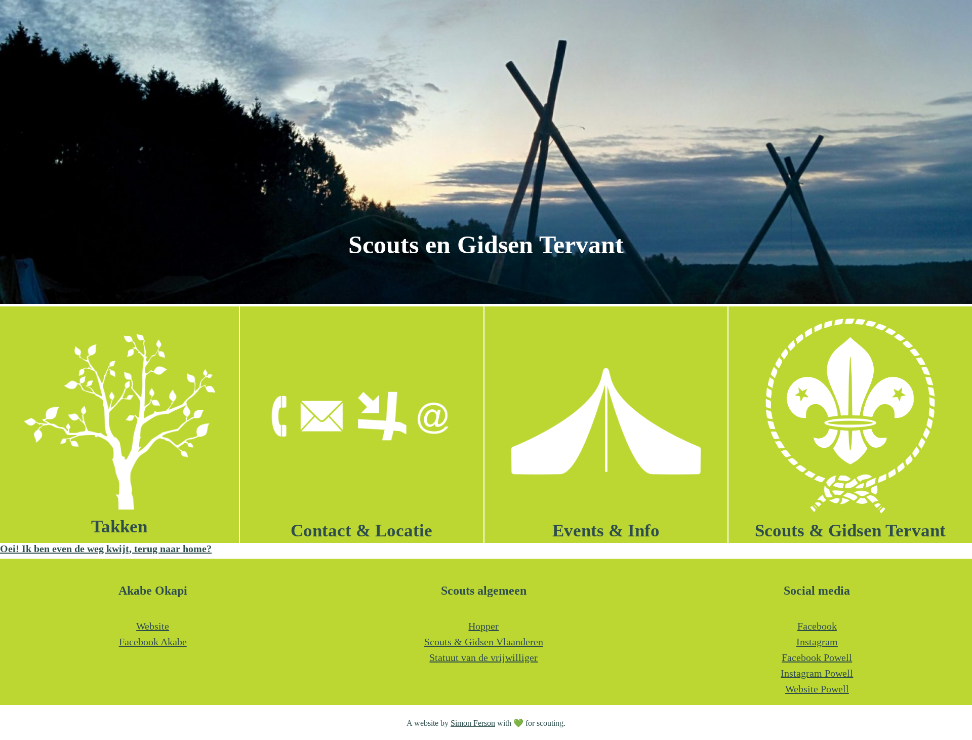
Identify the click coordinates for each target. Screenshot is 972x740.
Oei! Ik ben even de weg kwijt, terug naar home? (106, 548)
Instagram (817, 641)
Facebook (817, 626)
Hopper (483, 626)
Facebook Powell (817, 657)
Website (152, 626)
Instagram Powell (817, 673)
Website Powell (817, 688)
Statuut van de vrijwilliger (483, 657)
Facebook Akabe (153, 641)
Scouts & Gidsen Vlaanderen (483, 641)
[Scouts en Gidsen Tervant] (486, 300)
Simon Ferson (473, 723)
